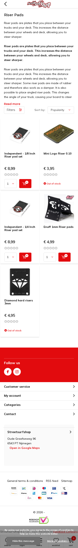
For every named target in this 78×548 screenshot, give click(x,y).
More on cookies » (58, 540)
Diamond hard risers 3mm (18, 302)
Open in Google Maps (25, 448)
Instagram (17, 372)
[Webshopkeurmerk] (39, 520)
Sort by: (39, 110)
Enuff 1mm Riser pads (58, 227)
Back (5, 4)
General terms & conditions (25, 481)
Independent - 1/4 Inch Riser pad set (19, 228)
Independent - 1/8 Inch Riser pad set (19, 155)
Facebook (8, 372)
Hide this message (23, 540)
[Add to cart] (25, 183)
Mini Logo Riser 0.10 (57, 153)
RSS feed (52, 481)
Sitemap (66, 481)
